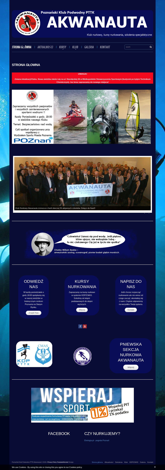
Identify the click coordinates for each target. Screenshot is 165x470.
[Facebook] (80, 326)
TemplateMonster (62, 462)
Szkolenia (118, 462)
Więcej (82, 310)
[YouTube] (85, 326)
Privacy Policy (52, 462)
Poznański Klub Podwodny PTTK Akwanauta (26, 462)
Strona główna (21, 47)
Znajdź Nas (34, 313)
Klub (74, 47)
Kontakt (105, 47)
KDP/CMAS (133, 462)
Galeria (89, 47)
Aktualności (45, 47)
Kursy (61, 47)
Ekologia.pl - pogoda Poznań (96, 440)
